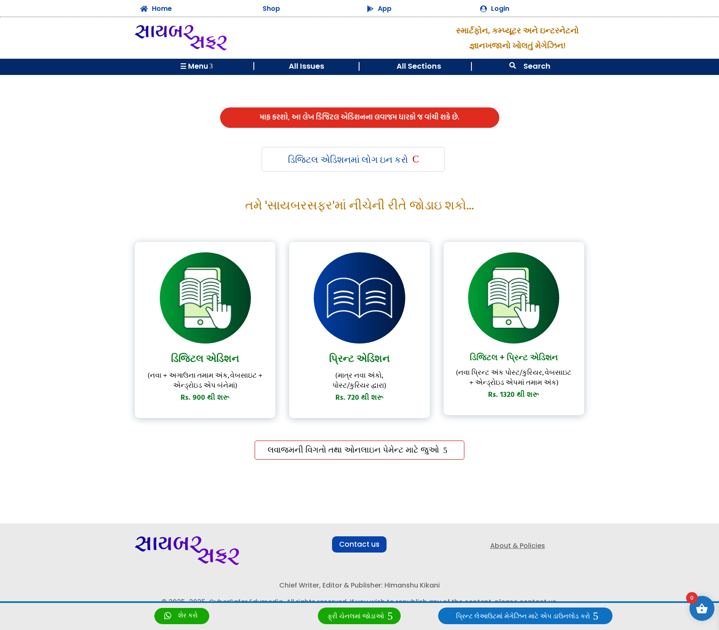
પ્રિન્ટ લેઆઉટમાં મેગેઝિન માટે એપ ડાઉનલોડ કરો (523, 616)
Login (500, 8)
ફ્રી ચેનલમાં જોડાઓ (355, 616)
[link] (181, 616)
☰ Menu (196, 66)
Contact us (359, 544)
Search (536, 66)
